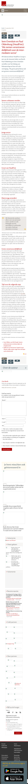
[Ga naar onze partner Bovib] (18, 639)
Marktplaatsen (17, 748)
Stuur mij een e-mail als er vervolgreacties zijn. (14, 442)
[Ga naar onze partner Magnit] (10, 639)
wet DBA (23, 293)
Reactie (4, 400)
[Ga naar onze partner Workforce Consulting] (18, 667)
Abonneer (17, 733)
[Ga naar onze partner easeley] (18, 661)
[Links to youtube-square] (8, 713)
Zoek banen (4, 759)
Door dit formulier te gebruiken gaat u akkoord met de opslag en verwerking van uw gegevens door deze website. (14, 437)
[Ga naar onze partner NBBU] (10, 690)
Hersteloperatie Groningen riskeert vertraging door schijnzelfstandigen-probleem (13, 564)
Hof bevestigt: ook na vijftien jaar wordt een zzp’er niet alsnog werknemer (16, 558)
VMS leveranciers (18, 750)
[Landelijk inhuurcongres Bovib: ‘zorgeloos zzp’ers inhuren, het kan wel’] (14, 497)
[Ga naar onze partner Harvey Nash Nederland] (10, 650)
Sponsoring (16, 757)
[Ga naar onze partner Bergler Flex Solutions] (10, 701)
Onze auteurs (4, 755)
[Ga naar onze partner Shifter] (10, 673)
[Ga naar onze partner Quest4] (10, 667)
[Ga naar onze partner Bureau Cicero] (10, 695)
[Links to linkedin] (16, 713)
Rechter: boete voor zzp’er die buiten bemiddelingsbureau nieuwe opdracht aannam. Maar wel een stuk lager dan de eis (14, 551)
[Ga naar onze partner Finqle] (10, 627)
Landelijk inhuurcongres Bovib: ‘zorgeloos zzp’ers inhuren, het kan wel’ (13, 508)
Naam (4, 418)
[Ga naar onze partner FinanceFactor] (18, 627)
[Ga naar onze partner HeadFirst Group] (18, 644)
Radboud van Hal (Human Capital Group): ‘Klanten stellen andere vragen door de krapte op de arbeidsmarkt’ (14, 349)
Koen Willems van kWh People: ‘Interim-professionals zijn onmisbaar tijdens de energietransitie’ (13, 344)
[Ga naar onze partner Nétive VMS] (10, 684)
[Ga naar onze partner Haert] (10, 678)
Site (3, 425)
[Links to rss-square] (20, 713)
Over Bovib (5, 381)
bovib (25, 354)
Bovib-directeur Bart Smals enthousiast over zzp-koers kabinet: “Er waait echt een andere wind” (13, 529)
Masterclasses (17, 745)
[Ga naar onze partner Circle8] (10, 633)
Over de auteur (10, 367)
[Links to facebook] (13, 713)
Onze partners (4, 757)
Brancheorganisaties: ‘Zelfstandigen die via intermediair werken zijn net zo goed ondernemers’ (13, 487)
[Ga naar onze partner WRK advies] (18, 701)
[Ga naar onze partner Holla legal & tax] (18, 678)
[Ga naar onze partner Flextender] (18, 633)
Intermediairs (17, 752)
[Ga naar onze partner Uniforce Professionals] (18, 695)
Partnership (16, 755)
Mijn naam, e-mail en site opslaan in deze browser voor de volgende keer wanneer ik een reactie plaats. (13, 430)
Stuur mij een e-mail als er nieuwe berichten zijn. (14, 446)
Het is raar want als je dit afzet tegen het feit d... (13, 608)
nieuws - (5, 483)
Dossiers (3, 744)
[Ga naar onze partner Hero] (18, 650)
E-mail (4, 422)
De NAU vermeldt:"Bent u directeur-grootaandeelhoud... (13, 615)
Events (15, 744)
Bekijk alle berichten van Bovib (9, 387)
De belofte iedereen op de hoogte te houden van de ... (14, 599)
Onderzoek (4, 745)
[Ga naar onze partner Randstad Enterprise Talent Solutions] (10, 661)
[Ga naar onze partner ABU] (18, 690)
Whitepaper (4, 747)
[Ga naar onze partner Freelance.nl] (18, 684)
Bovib (3, 28)
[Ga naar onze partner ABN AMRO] (18, 673)
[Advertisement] (14, 580)
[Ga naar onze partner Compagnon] (10, 644)
